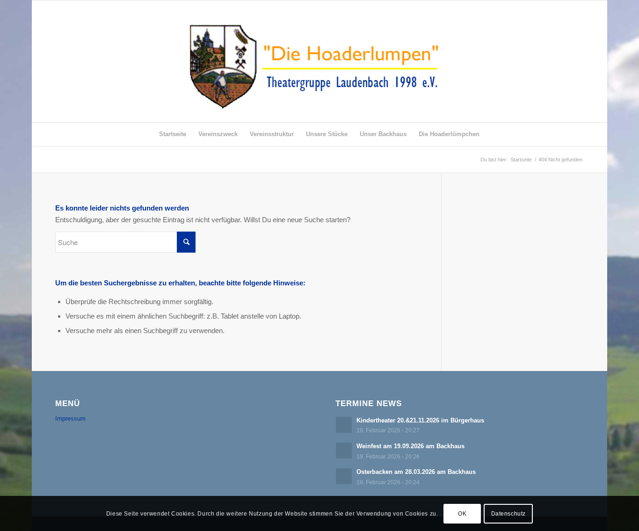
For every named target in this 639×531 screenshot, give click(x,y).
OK (462, 513)
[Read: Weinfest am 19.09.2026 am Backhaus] (343, 450)
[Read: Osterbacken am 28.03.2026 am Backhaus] (343, 476)
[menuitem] (172, 134)
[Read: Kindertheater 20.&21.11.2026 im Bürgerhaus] (343, 424)
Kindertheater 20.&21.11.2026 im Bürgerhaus (420, 420)
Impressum (70, 418)
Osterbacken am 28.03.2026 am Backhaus (416, 471)
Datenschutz (508, 513)
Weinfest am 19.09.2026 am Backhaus (410, 446)
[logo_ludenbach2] (320, 61)
